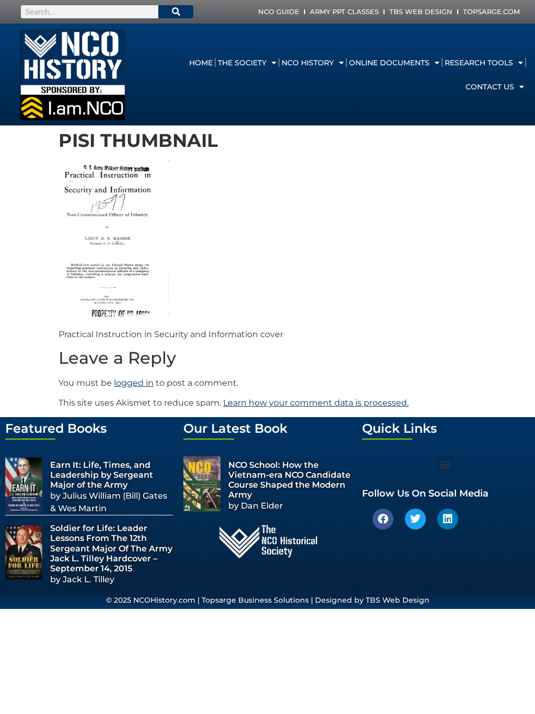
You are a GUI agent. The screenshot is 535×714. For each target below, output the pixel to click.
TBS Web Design (420, 11)
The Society (242, 62)
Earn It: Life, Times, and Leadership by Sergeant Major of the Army (101, 475)
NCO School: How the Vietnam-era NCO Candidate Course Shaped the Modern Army (289, 480)
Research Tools (479, 62)
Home (201, 62)
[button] (446, 464)
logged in (134, 383)
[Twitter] (415, 519)
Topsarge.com (491, 11)
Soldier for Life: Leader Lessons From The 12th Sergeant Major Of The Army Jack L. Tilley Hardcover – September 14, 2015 (111, 548)
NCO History (308, 62)
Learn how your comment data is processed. (316, 403)
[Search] (176, 11)
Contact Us (490, 86)
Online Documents (389, 62)
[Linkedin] (447, 519)
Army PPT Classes (344, 11)
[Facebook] (383, 519)
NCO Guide (278, 11)
